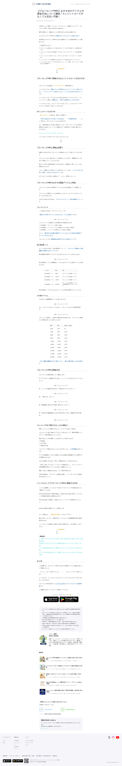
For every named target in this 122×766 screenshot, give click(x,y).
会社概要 (16, 740)
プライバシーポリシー (14, 755)
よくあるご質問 (29, 740)
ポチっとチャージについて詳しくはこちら (51, 133)
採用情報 (16, 746)
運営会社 (55, 755)
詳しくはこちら (45, 728)
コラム (27, 744)
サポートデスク (29, 742)
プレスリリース (17, 743)
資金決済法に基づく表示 (28, 755)
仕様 (4, 742)
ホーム (4, 740)
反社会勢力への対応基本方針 (43, 755)
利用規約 (5, 755)
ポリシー (16, 748)
